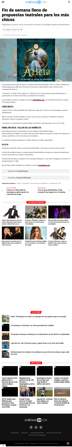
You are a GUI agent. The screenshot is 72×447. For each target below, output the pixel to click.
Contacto (24, 433)
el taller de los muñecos (40, 183)
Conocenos (15, 433)
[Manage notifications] (68, 443)
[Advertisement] (36, 268)
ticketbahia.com (55, 183)
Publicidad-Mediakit (37, 433)
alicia (19, 183)
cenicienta (26, 183)
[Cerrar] (3, 445)
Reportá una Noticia (54, 433)
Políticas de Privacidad (37, 435)
